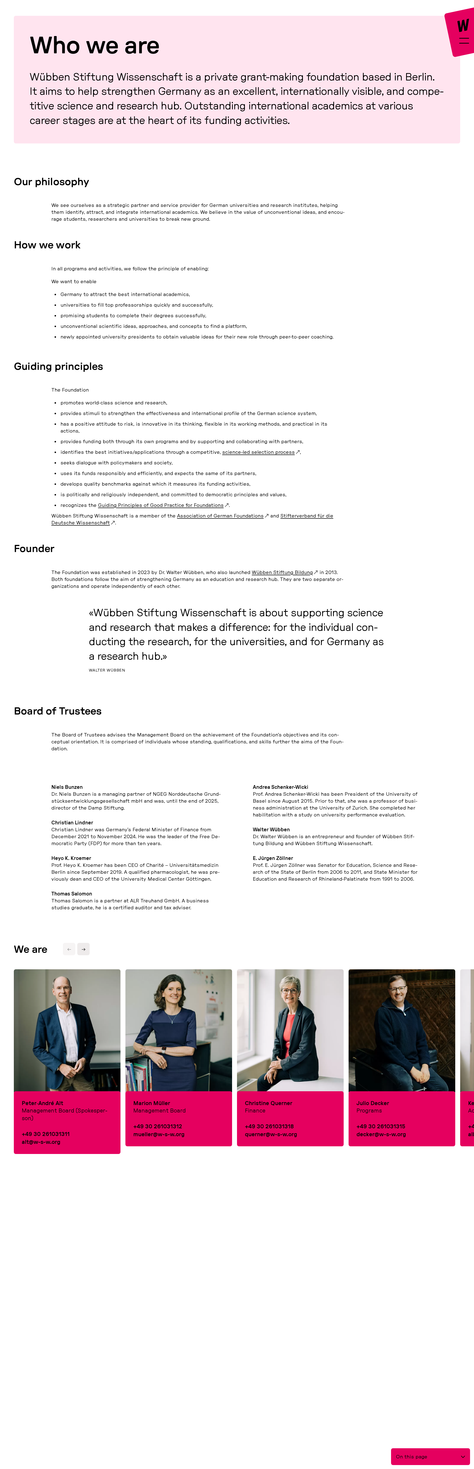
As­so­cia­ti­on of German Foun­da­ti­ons (220, 515)
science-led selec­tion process (258, 452)
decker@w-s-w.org (381, 1134)
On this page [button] (411, 1456)
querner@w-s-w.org (271, 1134)
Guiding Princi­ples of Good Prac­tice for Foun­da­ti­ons (161, 505)
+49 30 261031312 (157, 1126)
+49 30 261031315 (380, 1126)
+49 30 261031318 (269, 1126)
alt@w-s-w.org (41, 1142)
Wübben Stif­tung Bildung (282, 572)
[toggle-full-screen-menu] (464, 41)
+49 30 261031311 (46, 1134)
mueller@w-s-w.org (159, 1134)
